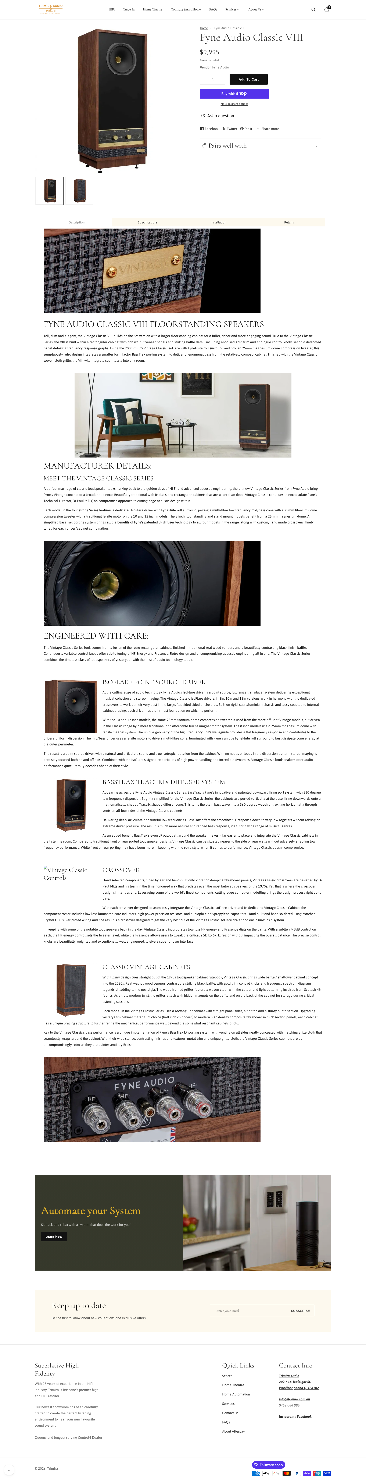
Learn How (54, 1236)
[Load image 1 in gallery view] (49, 191)
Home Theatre (152, 9)
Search (227, 1376)
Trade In (128, 9)
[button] (230, 9)
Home (204, 28)
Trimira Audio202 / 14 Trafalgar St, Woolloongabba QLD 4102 (299, 1382)
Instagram (286, 1416)
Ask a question (220, 115)
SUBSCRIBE (300, 1310)
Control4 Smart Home (186, 9)
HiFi (112, 9)
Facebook (304, 1416)
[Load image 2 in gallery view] (79, 191)
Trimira (52, 1468)
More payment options (234, 103)
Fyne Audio (220, 67)
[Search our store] (313, 9)
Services (228, 1403)
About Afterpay (233, 1431)
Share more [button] (270, 128)
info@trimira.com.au (294, 1399)
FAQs (213, 9)
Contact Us (230, 1413)
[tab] (76, 222)
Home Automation (236, 1394)
